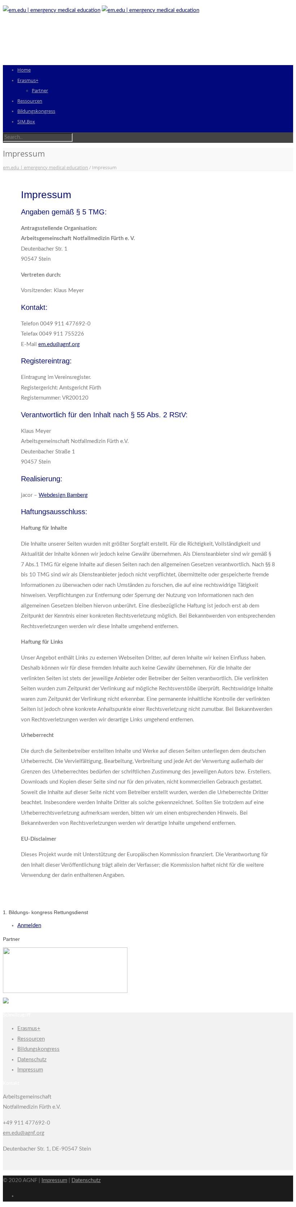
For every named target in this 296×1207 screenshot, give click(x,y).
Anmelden (29, 925)
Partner (40, 90)
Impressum (30, 1069)
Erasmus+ (27, 80)
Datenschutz (32, 1059)
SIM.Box (26, 121)
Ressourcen (29, 101)
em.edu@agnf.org (59, 344)
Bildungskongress (36, 111)
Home (24, 70)
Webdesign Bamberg (63, 495)
